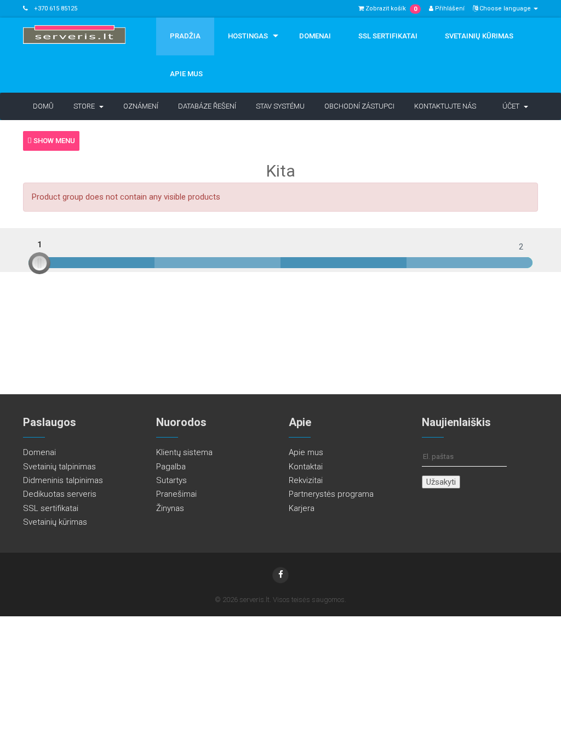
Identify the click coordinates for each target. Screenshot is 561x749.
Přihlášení (449, 8)
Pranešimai (176, 494)
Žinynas (170, 508)
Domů (43, 106)
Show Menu (53, 141)
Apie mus (186, 74)
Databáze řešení (207, 106)
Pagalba (171, 467)
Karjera (301, 508)
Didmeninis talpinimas (63, 480)
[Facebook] (280, 575)
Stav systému (280, 106)
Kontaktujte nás (445, 106)
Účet (512, 106)
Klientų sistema (184, 452)
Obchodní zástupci (359, 106)
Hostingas (248, 36)
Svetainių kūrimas (479, 36)
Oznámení (140, 106)
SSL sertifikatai (387, 36)
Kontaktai (306, 467)
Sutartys (171, 480)
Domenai (315, 36)
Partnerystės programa (331, 494)
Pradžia (185, 36)
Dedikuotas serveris (59, 494)
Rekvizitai (306, 480)
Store (85, 106)
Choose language (505, 8)
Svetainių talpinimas (59, 467)
